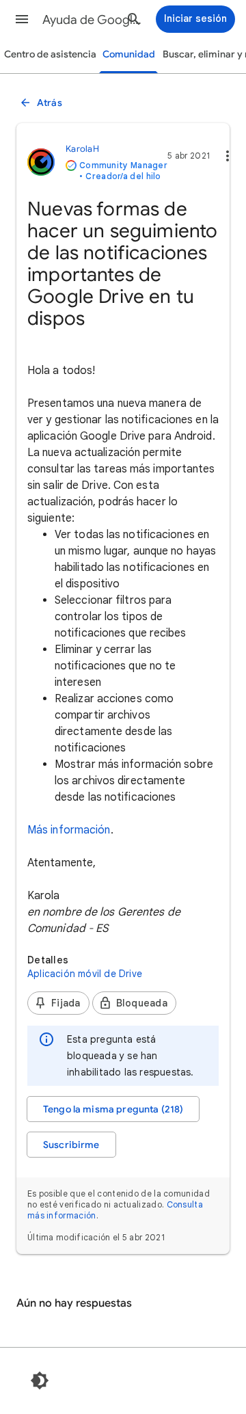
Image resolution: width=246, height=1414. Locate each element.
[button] (21, 19)
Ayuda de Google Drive (93, 19)
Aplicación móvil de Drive (84, 974)
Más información (69, 830)
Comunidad (128, 54)
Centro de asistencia (50, 54)
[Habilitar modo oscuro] (39, 1380)
